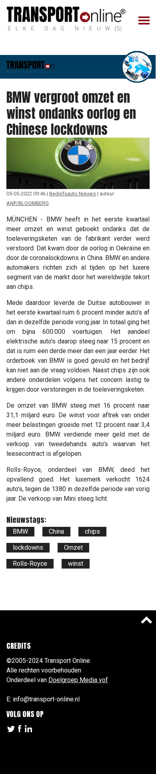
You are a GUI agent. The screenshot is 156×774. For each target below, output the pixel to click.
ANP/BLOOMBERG (27, 203)
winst (75, 563)
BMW (20, 531)
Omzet (73, 547)
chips (92, 531)
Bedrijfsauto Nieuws (72, 194)
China (56, 531)
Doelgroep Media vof (78, 680)
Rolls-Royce (30, 563)
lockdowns (28, 547)
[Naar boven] (146, 620)
